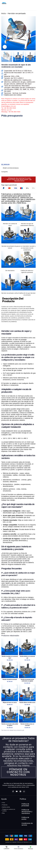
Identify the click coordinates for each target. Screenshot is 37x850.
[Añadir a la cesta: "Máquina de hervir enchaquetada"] (3, 699)
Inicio (3, 13)
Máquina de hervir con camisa (10, 702)
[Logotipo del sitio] (4, 3)
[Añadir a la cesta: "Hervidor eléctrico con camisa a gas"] (21, 653)
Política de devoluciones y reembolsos (27, 811)
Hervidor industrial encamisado (10, 679)
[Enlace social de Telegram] (17, 171)
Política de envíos (25, 818)
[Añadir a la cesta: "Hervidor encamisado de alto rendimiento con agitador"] (21, 676)
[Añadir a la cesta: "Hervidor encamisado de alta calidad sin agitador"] (3, 721)
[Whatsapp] (24, 791)
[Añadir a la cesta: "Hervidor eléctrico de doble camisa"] (21, 699)
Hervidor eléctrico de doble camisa (27, 702)
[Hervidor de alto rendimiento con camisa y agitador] (27, 669)
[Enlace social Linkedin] (15, 171)
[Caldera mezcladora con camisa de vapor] (9, 647)
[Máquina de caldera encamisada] (9, 693)
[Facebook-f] (13, 791)
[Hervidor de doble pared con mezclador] (27, 714)
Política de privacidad (25, 805)
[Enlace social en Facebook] (9, 171)
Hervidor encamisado (17, 13)
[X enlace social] (11, 171)
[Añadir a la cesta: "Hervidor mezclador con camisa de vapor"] (3, 653)
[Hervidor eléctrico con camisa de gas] (27, 647)
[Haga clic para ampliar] (5, 47)
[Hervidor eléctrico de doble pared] (27, 693)
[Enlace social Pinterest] (13, 171)
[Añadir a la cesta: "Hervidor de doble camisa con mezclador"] (21, 721)
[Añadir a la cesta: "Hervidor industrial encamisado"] (3, 676)
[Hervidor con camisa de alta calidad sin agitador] (9, 714)
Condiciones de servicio (27, 824)
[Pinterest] (20, 791)
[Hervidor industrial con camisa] (9, 669)
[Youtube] (16, 791)
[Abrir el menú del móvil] (35, 3)
